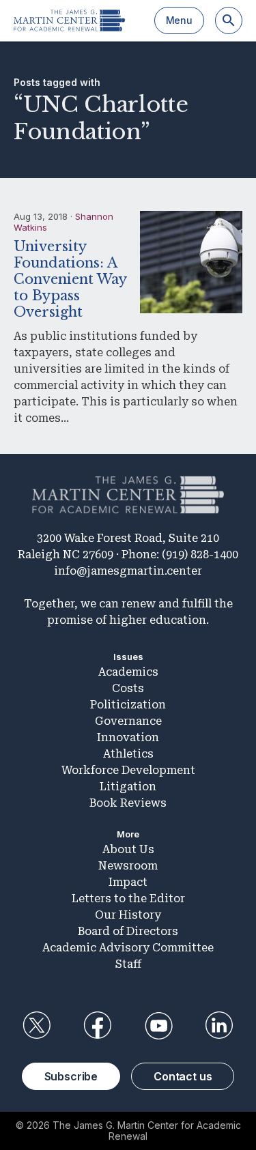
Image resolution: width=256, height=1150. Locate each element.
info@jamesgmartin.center (128, 570)
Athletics (128, 753)
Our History (128, 914)
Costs (128, 688)
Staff (128, 964)
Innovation (128, 737)
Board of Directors (128, 931)
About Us (128, 849)
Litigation (128, 786)
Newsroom (128, 865)
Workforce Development (128, 770)
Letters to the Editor (128, 898)
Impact (128, 882)
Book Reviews (128, 802)
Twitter (37, 1026)
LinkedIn (219, 1026)
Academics (128, 671)
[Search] (228, 20)
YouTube (158, 1026)
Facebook (98, 1026)
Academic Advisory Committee (128, 947)
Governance (128, 721)
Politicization (128, 704)
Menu (179, 20)
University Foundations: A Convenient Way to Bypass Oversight (70, 279)
